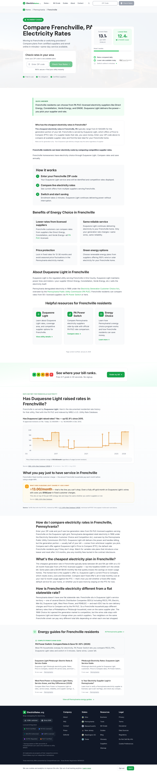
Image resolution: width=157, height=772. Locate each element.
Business (103, 717)
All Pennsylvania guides (113, 632)
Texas (87, 739)
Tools (102, 721)
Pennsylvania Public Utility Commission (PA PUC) (68, 291)
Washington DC (90, 735)
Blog (101, 735)
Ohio (86, 717)
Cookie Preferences (126, 744)
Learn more (86, 768)
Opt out (121, 768)
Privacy (121, 717)
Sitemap (103, 748)
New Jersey (89, 730)
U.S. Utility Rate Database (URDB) (69, 507)
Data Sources (124, 730)
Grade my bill (115, 374)
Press (65, 730)
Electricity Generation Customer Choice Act (100, 288)
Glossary (103, 739)
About (73, 3)
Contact (80, 3)
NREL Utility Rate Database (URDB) (39, 466)
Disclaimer (122, 726)
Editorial (66, 735)
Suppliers (103, 744)
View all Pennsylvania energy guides (77, 699)
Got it (130, 768)
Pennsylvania (89, 721)
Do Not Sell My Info (126, 739)
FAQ (64, 721)
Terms (121, 721)
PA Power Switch (73, 294)
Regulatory (123, 735)
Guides (65, 3)
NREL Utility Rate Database (43, 499)
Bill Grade (56, 3)
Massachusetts (90, 726)
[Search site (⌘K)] (89, 3)
